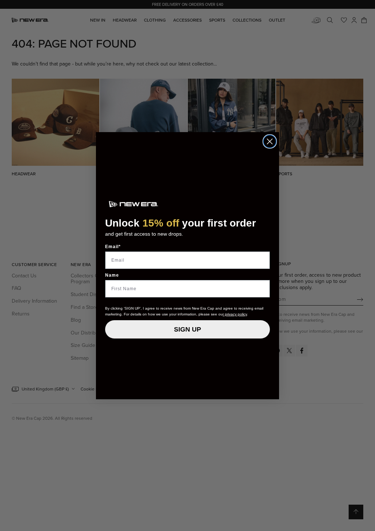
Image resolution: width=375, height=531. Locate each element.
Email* (113, 246)
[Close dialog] (269, 141)
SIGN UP (187, 329)
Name (112, 275)
